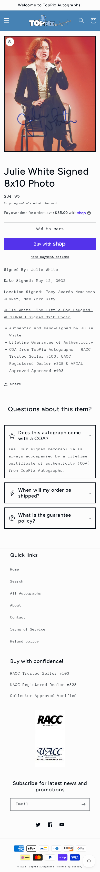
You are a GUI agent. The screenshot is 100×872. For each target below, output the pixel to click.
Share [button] (15, 384)
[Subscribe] (83, 804)
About (15, 605)
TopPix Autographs (41, 866)
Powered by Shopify (69, 866)
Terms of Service (28, 629)
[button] (7, 21)
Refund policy (24, 641)
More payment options (50, 257)
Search (17, 581)
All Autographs (25, 593)
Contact (18, 617)
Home (14, 569)
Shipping (11, 203)
